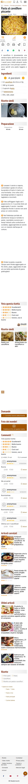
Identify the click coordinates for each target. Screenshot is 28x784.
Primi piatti (7, 676)
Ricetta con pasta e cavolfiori (13, 681)
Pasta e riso (9, 693)
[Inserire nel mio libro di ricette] (24, 44)
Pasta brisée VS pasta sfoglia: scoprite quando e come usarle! (20, 574)
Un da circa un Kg (13, 82)
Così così (15, 315)
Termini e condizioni (18, 764)
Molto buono (16, 310)
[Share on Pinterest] (24, 50)
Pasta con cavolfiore (5, 343)
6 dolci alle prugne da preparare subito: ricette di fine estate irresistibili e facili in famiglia (14, 628)
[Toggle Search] (21, 2)
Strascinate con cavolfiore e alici (21, 344)
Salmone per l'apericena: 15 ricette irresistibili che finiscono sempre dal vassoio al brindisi (13, 660)
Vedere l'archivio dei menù (6, 764)
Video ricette (6, 760)
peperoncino (8, 92)
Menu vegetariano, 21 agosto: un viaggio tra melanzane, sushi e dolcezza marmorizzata (13, 643)
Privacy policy (20, 760)
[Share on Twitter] (19, 50)
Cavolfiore (7, 678)
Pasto (7, 689)
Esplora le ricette (7, 686)
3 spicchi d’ (8, 88)
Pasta (15, 676)
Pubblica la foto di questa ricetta (14, 429)
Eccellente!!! (16, 307)
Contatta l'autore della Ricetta (15, 415)
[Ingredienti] (2, 392)
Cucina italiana (10, 700)
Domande (5, 767)
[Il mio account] (17, 2)
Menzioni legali (20, 767)
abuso (24, 469)
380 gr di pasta (8, 85)
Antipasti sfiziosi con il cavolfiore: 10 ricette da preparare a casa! (13, 541)
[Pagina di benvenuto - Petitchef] (2, 5)
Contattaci (19, 758)
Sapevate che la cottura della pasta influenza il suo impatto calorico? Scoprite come (14, 558)
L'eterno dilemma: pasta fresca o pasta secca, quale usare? (20, 589)
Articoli (4, 770)
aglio (12, 88)
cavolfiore (8, 82)
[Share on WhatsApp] (13, 50)
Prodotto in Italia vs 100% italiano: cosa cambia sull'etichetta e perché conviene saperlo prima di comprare (13, 612)
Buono (13, 312)
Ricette (4, 758)
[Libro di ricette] (14, 2)
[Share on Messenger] (8, 50)
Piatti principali (10, 696)
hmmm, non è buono (11, 319)
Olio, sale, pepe (8, 95)
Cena (12, 689)
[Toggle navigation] (25, 2)
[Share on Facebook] (2, 50)
